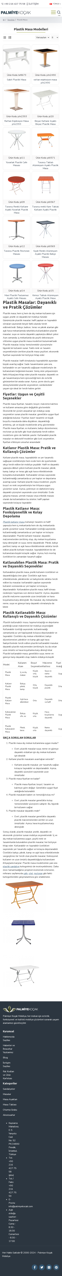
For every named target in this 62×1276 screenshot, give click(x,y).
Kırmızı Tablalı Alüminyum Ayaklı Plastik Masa (45, 297)
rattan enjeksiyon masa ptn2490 (45, 81)
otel (31, 873)
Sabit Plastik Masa (16, 79)
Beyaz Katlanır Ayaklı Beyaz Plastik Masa (45, 123)
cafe (26, 873)
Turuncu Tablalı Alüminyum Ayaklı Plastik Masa (45, 165)
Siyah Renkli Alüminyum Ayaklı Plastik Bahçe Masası (45, 254)
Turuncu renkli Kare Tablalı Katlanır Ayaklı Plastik (45, 208)
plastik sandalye (11, 866)
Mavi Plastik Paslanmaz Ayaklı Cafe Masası (16, 297)
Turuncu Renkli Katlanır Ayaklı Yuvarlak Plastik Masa (16, 209)
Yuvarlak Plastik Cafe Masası (16, 164)
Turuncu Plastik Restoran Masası (16, 253)
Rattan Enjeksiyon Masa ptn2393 (16, 123)
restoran (38, 873)
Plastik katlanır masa (13, 522)
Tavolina (10, 20)
